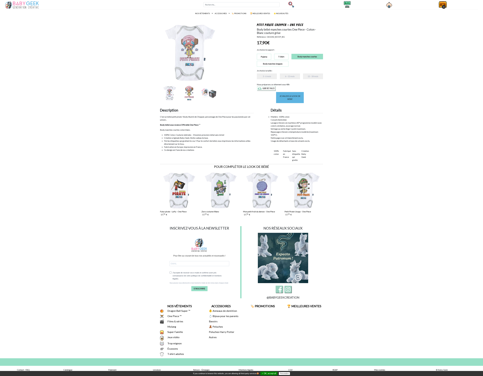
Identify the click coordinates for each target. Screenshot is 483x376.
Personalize (284, 373)
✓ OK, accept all (269, 373)
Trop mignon (174, 343)
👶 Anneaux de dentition (222, 310)
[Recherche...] (291, 4)
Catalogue (67, 370)
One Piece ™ (174, 316)
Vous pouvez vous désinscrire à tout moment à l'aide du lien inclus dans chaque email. (199, 283)
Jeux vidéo (173, 337)
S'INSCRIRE (199, 289)
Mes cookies (379, 370)
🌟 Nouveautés (280, 13)
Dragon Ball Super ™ (178, 310)
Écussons (172, 348)
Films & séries (175, 321)
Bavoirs (212, 321)
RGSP (335, 370)
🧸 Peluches (215, 326)
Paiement (112, 370)
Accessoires (221, 13)
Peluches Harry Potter (221, 331)
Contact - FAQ (23, 370)
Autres (212, 337)
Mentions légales (246, 370)
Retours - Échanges (201, 370)
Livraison (157, 370)
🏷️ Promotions (238, 13)
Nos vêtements (203, 13)
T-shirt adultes (175, 353)
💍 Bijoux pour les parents (223, 316)
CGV (290, 370)
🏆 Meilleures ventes (260, 13)
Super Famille (175, 331)
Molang (171, 326)
